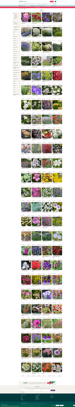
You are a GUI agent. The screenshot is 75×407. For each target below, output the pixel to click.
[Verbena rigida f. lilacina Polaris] (57, 352)
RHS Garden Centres (38, 399)
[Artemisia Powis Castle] (36, 207)
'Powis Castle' (35, 212)
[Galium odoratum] (36, 104)
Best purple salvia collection (45, 285)
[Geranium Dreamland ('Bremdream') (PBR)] (36, 61)
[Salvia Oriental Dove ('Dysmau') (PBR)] (47, 338)
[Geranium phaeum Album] (26, 104)
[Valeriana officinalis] (47, 236)
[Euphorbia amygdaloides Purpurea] (26, 236)
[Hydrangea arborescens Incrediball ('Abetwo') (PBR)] (47, 46)
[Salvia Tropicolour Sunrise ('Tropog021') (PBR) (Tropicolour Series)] (26, 309)
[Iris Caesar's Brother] (36, 236)
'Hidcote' (26, 37)
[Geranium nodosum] (26, 192)
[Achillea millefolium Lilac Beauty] (36, 221)
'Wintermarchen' (56, 270)
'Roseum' (56, 95)
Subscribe (52, 390)
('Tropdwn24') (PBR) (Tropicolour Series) (46, 257)
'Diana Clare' (45, 270)
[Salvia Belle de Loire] (36, 294)
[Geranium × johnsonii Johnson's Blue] (36, 75)
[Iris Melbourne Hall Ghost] (26, 265)
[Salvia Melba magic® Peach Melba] (57, 294)
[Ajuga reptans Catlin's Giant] (36, 250)
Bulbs (22, 3)
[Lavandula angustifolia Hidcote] (26, 32)
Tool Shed (39, 3)
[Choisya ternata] (47, 90)
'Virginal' (55, 139)
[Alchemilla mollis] (36, 46)
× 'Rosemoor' (26, 212)
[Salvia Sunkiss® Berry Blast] (57, 280)
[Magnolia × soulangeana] (26, 148)
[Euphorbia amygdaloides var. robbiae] (47, 75)
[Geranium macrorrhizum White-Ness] (47, 192)
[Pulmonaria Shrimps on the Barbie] (26, 280)
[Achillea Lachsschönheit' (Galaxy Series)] (47, 352)
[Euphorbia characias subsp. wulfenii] (57, 61)
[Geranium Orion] (57, 192)
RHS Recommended (31, 3)
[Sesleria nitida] (47, 323)
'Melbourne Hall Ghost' (25, 270)
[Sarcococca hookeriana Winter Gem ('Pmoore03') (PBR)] (36, 119)
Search (51, 1)
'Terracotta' (24, 139)
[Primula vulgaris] (26, 177)
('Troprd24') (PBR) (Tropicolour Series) (57, 257)
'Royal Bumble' (45, 168)
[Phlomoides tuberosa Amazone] (26, 163)
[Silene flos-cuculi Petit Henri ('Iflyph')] (36, 367)
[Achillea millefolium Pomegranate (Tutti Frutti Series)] (36, 17)
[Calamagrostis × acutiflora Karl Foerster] (47, 61)
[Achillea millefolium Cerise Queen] (36, 192)
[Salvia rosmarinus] (26, 90)
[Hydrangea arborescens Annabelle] (36, 32)
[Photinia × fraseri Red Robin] (57, 75)
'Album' (56, 168)
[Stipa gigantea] (26, 75)
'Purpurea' (26, 241)
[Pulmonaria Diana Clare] (47, 265)
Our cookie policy (17, 406)
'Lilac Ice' (55, 212)
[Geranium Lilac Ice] (57, 207)
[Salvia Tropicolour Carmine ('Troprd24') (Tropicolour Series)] (57, 250)
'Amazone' (26, 168)
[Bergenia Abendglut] (26, 250)
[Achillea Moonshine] (57, 177)
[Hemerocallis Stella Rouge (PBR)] (57, 338)
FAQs (21, 397)
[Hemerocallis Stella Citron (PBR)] (36, 352)
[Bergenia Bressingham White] (36, 163)
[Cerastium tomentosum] (47, 207)
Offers (50, 3)
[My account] (55, 1)
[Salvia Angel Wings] (26, 294)
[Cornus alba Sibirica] (47, 148)
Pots (36, 3)
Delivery (21, 396)
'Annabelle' (36, 37)
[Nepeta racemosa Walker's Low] (26, 46)
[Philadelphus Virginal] (57, 134)
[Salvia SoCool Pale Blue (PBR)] (36, 338)
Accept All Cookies (61, 405)
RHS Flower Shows (37, 398)
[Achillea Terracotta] (26, 134)
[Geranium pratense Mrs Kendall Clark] (57, 236)
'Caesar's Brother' (34, 241)
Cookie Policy (51, 397)
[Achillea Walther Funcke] (57, 119)
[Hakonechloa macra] (57, 32)
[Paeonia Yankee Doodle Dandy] (26, 338)
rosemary (23, 95)
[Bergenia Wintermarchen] (57, 265)
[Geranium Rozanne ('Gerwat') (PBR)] (47, 17)
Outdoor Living (44, 3)
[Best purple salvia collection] (47, 280)
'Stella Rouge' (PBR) (57, 343)
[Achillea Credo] (26, 221)
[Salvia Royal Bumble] (47, 163)
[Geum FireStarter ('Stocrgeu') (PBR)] (57, 309)
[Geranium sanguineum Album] (57, 163)
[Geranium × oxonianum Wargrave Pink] (36, 177)
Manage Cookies (53, 405)
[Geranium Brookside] (36, 90)
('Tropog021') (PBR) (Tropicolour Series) (26, 315)
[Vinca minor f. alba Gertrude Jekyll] (26, 119)
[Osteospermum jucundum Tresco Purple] (36, 323)
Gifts (47, 3)
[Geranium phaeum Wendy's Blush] (47, 294)
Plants (20, 3)
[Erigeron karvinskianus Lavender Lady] (57, 148)
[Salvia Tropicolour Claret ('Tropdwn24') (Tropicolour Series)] (47, 250)
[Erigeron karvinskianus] (57, 17)
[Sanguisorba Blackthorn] (57, 323)
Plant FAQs (22, 398)
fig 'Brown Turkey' (44, 139)
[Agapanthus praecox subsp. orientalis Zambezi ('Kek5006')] (47, 309)
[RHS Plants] (23, 1)
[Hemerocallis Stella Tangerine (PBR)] (26, 352)
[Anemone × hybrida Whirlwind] (57, 367)
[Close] (74, 405)
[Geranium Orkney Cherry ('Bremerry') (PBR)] (47, 221)
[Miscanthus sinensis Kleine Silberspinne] (47, 119)
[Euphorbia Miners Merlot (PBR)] (47, 104)
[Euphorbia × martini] (57, 221)
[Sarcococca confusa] (26, 61)
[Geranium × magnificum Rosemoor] (26, 207)
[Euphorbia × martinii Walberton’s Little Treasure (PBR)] (36, 280)
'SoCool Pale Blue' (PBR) (36, 343)
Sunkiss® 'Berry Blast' (56, 285)
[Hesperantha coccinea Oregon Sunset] (47, 367)
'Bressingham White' (35, 168)
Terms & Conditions (52, 396)
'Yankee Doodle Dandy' (26, 343)
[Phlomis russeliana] (57, 104)
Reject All (57, 405)
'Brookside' (34, 95)
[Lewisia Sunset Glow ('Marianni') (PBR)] (36, 265)
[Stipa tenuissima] (47, 32)
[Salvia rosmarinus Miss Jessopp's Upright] (36, 148)
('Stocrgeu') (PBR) (57, 314)
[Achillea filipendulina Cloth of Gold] (47, 177)
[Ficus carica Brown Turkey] (47, 134)
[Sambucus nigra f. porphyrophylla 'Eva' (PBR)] (36, 134)
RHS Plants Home (21, 8)
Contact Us (22, 399)
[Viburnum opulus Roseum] (57, 90)
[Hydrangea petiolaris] (57, 46)
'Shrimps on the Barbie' (26, 285)
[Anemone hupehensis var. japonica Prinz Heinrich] (26, 17)
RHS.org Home (37, 396)
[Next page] (47, 379)
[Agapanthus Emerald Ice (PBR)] (26, 367)
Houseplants (26, 3)
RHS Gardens (37, 397)
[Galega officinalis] (26, 323)
